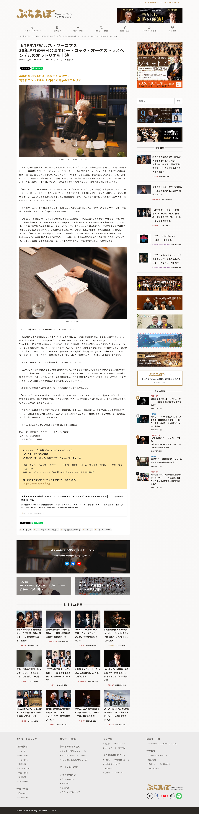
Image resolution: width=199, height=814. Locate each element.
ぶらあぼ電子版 (68, 779)
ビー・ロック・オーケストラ (46, 530)
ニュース (22, 751)
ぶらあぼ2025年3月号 (71, 530)
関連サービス (153, 739)
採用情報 (152, 759)
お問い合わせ (153, 768)
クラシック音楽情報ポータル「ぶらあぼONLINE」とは (160, 2)
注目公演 (70, 60)
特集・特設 (22, 788)
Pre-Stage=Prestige (55, 60)
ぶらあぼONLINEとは (114, 755)
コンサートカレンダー (28, 739)
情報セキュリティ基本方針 (159, 764)
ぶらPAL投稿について (71, 792)
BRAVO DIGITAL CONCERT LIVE (162, 743)
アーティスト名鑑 (69, 767)
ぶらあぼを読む (68, 774)
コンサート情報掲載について (117, 759)
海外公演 (22, 777)
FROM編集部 (24, 781)
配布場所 (65, 783)
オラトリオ (26, 530)
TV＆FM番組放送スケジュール (74, 759)
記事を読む (22, 746)
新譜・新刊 (23, 772)
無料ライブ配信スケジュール (74, 751)
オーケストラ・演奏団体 (115, 748)
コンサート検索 (68, 739)
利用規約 (108, 768)
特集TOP (22, 793)
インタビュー (24, 768)
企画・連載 (23, 755)
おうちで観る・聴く (70, 746)
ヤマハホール (24, 797)
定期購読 (65, 787)
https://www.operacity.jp (37, 483)
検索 (178, 101)
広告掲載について (112, 764)
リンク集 (107, 739)
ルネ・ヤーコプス (103, 530)
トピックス (23, 759)
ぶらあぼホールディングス (159, 755)
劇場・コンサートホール (115, 743)
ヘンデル (88, 530)
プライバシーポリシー (114, 772)
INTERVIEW (40, 60)
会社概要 (151, 750)
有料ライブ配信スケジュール (74, 755)
